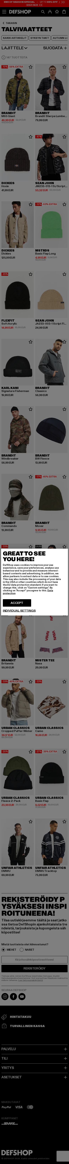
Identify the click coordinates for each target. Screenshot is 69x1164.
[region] (34, 582)
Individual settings (19, 611)
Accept (17, 603)
